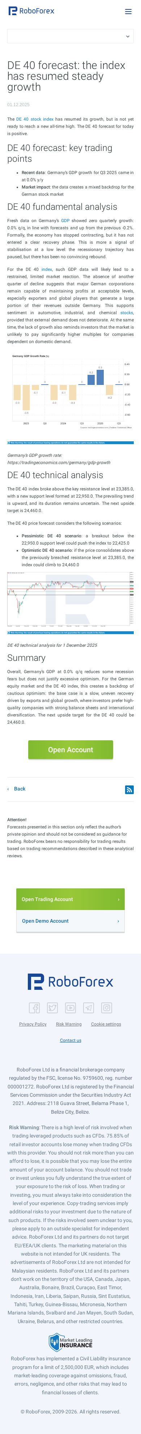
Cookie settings (106, 1024)
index (47, 269)
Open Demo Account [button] (45, 921)
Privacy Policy (33, 1024)
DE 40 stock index (35, 119)
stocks (126, 312)
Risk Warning (69, 1024)
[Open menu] (128, 11)
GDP (65, 220)
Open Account (70, 749)
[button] (31, 11)
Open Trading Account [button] (47, 899)
